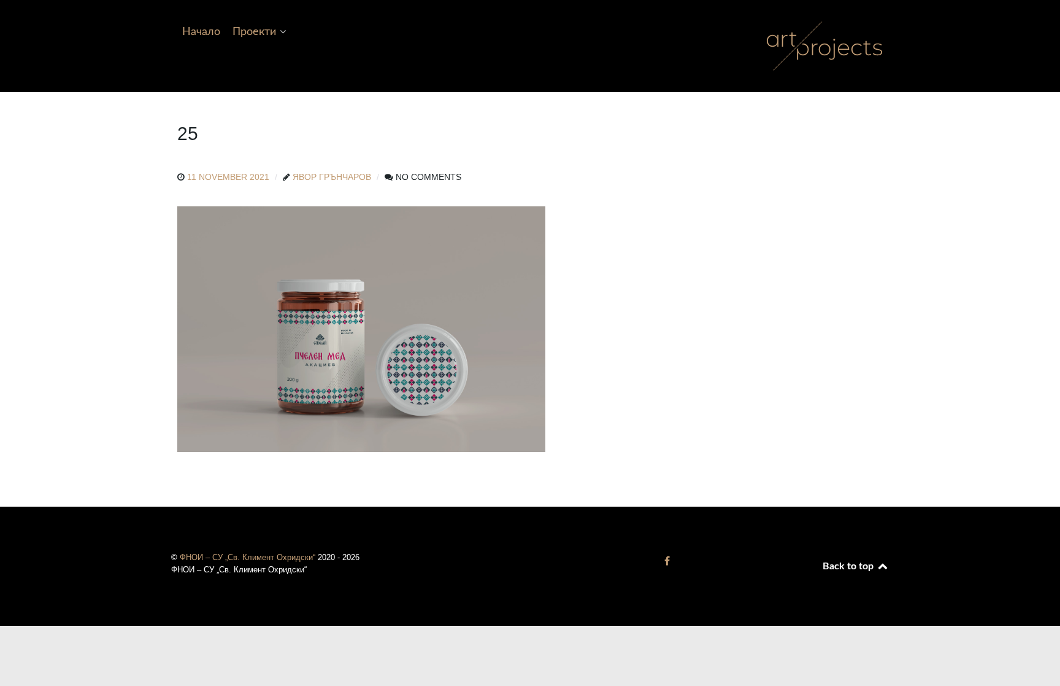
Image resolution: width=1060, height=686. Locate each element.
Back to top (849, 566)
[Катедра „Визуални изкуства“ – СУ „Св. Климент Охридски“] (667, 561)
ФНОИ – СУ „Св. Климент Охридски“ (249, 557)
